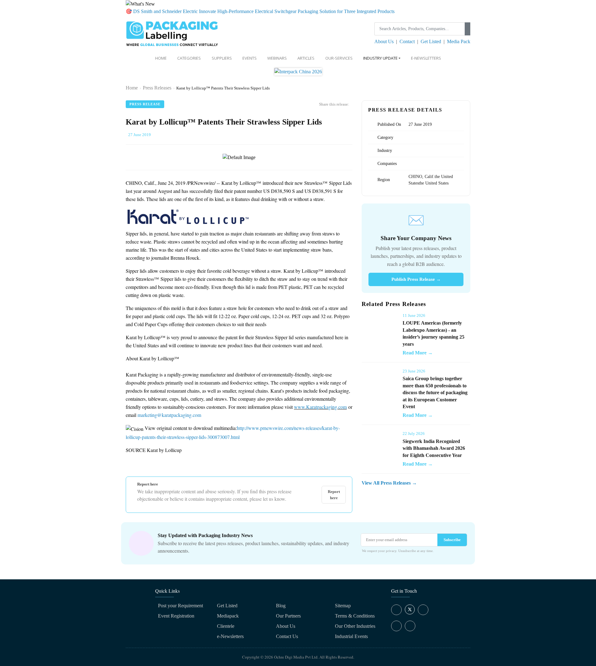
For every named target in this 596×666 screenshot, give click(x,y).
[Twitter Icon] (410, 612)
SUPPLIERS (222, 58)
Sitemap (343, 605)
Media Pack (458, 41)
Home (132, 87)
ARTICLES (305, 58)
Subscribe (452, 539)
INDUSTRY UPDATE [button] (380, 58)
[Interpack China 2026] (298, 73)
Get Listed (431, 41)
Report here (334, 494)
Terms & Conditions (355, 615)
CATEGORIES (189, 58)
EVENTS (249, 58)
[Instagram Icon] (396, 626)
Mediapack (228, 615)
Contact (407, 41)
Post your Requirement (180, 605)
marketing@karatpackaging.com (169, 415)
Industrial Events (351, 636)
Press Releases (157, 87)
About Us (384, 41)
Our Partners (288, 615)
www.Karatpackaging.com (320, 407)
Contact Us (287, 636)
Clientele (225, 626)
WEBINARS (277, 58)
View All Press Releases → (389, 483)
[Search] (467, 28)
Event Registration (176, 615)
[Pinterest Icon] (410, 626)
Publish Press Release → (416, 279)
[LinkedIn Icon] (423, 609)
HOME (161, 58)
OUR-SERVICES (339, 58)
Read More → (418, 352)
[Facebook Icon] (396, 609)
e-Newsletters (426, 58)
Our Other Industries (355, 626)
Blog (281, 605)
